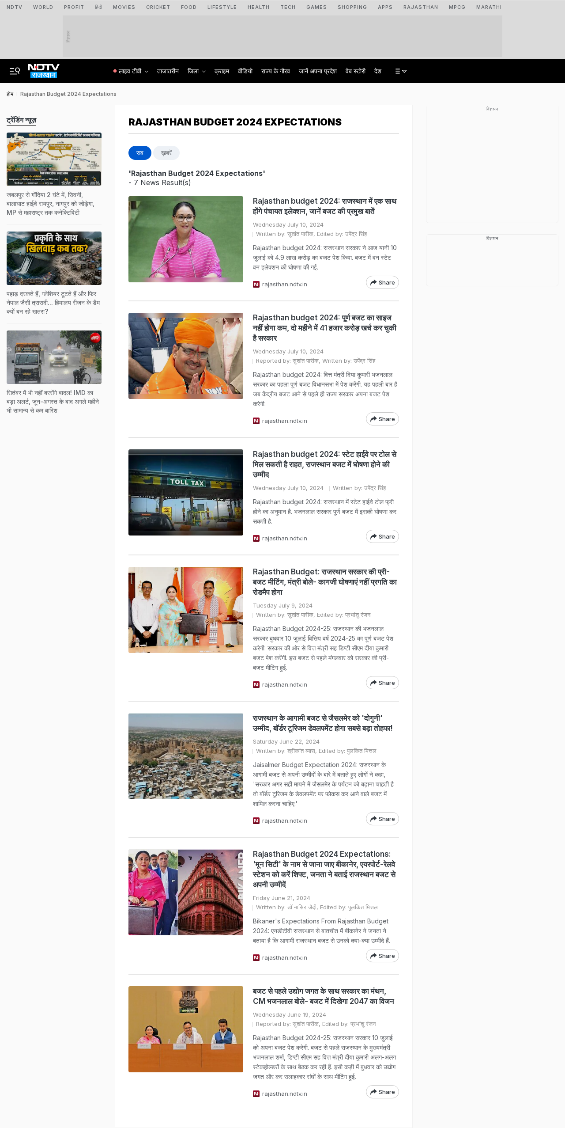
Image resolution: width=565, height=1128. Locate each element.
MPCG (457, 7)
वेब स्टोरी (355, 71)
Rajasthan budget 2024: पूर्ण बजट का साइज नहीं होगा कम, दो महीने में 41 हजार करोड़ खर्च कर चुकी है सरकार (324, 327)
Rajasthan (420, 7)
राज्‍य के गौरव (275, 71)
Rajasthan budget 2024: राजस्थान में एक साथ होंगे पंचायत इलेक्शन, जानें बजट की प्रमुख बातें (324, 206)
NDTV (15, 7)
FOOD (189, 7)
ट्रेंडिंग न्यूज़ (21, 119)
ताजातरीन (168, 71)
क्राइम (222, 71)
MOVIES (124, 7)
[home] (44, 68)
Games (316, 7)
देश (377, 71)
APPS (385, 7)
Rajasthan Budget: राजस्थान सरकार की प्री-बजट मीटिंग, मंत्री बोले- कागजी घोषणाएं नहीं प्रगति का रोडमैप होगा (325, 581)
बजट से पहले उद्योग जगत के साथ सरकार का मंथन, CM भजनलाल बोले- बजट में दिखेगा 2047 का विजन (323, 996)
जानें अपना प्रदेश (318, 71)
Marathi (489, 7)
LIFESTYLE (222, 7)
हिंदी (98, 7)
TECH (288, 7)
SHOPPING (352, 7)
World (43, 7)
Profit (74, 7)
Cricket (158, 7)
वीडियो (245, 71)
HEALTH (259, 7)
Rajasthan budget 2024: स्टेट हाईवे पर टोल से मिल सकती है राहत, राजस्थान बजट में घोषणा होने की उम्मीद (324, 464)
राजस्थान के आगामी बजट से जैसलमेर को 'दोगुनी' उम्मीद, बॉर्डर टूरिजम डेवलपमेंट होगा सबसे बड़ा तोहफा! (323, 723)
